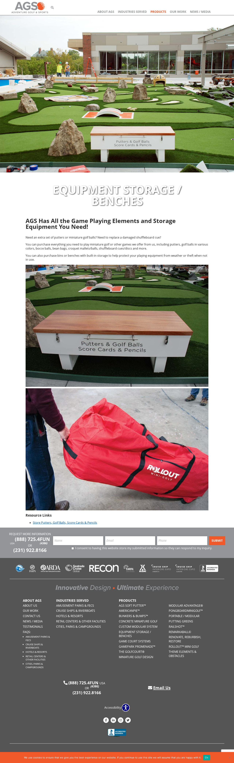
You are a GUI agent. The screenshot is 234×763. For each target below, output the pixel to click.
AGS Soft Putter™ (132, 606)
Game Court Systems (135, 641)
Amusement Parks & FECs (75, 606)
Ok (206, 757)
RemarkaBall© (180, 632)
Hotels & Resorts (36, 652)
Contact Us (31, 616)
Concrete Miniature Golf (138, 621)
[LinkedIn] (113, 720)
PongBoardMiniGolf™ (186, 611)
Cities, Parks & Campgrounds (35, 665)
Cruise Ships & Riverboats (34, 646)
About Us (30, 606)
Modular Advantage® (186, 606)
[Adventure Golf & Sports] (30, 7)
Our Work (178, 12)
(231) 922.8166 (30, 550)
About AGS (105, 12)
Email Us (162, 688)
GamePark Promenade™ (137, 647)
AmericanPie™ (129, 611)
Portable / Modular (184, 616)
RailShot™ (176, 627)
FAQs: (27, 632)
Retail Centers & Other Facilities (36, 658)
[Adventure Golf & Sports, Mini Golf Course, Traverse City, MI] (117, 733)
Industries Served (132, 12)
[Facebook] (106, 720)
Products (158, 12)
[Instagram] (120, 720)
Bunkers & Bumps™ (133, 616)
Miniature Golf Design (136, 657)
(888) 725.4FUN (32, 540)
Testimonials (33, 627)
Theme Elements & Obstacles (183, 654)
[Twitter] (128, 720)
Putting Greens (181, 621)
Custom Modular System (138, 627)
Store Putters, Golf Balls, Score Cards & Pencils (65, 523)
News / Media (200, 12)
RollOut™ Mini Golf (184, 647)
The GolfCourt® (131, 652)
